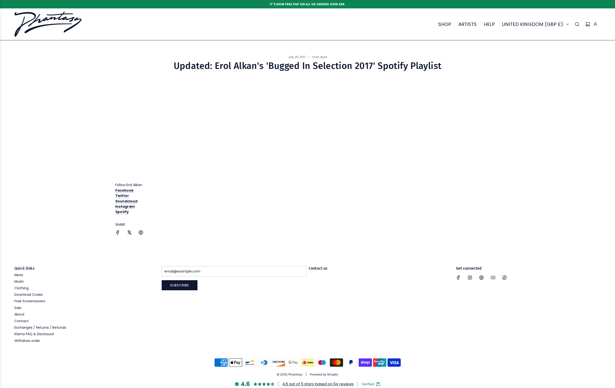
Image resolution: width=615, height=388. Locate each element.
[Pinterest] (481, 277)
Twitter (122, 195)
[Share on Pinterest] (140, 233)
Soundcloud (126, 201)
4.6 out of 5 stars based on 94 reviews (318, 384)
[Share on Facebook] (117, 233)
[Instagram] (470, 277)
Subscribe (179, 285)
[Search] (577, 24)
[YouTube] (493, 277)
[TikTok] (504, 277)
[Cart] (587, 24)
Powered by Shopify (324, 374)
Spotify (122, 211)
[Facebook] (458, 277)
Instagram (125, 206)
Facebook (124, 190)
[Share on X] (129, 233)
